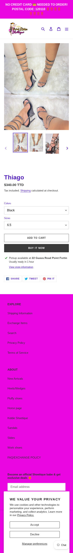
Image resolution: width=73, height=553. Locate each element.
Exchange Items (17, 323)
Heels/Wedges (16, 388)
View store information (21, 267)
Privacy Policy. (25, 515)
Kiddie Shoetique (17, 418)
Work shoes (14, 447)
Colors (7, 203)
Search (11, 333)
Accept (34, 524)
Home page (14, 408)
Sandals (12, 427)
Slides (11, 437)
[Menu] (67, 29)
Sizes (7, 218)
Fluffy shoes (14, 398)
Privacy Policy (16, 342)
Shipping (25, 190)
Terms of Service (17, 352)
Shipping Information (19, 313)
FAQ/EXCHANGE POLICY (24, 457)
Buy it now (36, 248)
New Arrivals (15, 378)
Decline (34, 534)
